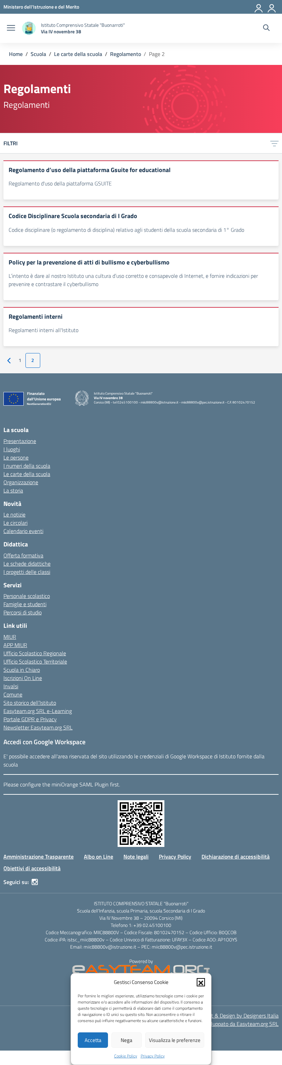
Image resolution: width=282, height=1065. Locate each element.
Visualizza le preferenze (174, 1040)
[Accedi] (272, 7)
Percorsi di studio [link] (22, 612)
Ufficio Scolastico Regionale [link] (34, 653)
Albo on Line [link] (98, 856)
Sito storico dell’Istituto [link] (29, 703)
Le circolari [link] (15, 523)
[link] (41, 6)
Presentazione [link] (19, 441)
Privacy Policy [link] (153, 1056)
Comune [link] (12, 694)
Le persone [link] (16, 457)
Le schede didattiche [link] (27, 563)
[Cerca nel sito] (266, 28)
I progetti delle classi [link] (26, 572)
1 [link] (20, 360)
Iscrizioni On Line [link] (22, 678)
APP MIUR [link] (15, 645)
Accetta (93, 1040)
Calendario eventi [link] (23, 531)
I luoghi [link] (11, 449)
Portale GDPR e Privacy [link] (30, 719)
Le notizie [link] (14, 514)
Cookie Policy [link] (125, 1056)
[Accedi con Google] (258, 7)
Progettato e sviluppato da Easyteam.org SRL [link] (227, 1024)
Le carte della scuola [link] (26, 474)
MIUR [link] (9, 637)
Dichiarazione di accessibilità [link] (236, 856)
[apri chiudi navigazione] (11, 28)
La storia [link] (13, 490)
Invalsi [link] (10, 686)
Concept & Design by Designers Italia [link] (236, 1015)
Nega (126, 1040)
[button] (200, 982)
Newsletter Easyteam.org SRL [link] (38, 727)
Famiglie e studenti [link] (24, 604)
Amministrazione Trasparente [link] (38, 856)
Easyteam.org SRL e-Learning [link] (37, 711)
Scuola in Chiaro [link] (21, 670)
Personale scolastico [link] (26, 596)
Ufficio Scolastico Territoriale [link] (35, 661)
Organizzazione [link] (20, 482)
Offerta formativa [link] (23, 555)
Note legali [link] (136, 856)
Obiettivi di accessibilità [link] (32, 868)
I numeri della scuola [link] (26, 466)
